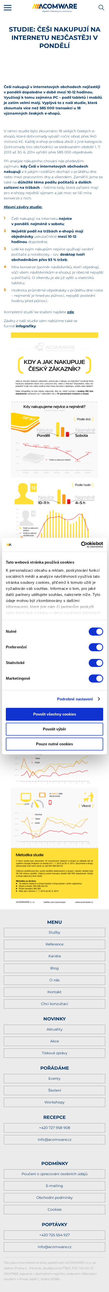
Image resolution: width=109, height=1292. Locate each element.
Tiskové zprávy (54, 1053)
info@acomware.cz (54, 1139)
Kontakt (54, 992)
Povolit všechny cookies (54, 714)
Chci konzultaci (54, 1003)
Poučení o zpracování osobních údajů (54, 1174)
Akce (54, 1041)
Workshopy (54, 1102)
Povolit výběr (54, 729)
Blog (54, 968)
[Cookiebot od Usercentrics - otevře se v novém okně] (81, 544)
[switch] (96, 647)
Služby (54, 932)
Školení (54, 1090)
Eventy (54, 1078)
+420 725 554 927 (54, 1235)
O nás (54, 980)
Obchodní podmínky (54, 1197)
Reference (54, 944)
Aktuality (55, 1029)
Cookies (55, 1209)
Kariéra (54, 956)
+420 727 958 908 (54, 1127)
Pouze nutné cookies (54, 744)
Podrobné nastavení (75, 699)
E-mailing (54, 1185)
